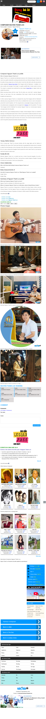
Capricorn (18, 650)
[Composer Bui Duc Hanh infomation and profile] (34, 503)
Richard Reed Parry (7, 484)
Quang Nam (29, 88)
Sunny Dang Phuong (40, 613)
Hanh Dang (38, 607)
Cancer (17, 655)
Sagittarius (3, 650)
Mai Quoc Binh (30, 614)
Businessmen (21, 551)
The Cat (3, 669)
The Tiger (33, 666)
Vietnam (26, 105)
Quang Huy (38, 614)
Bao (17, 677)
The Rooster (4, 663)
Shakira (32, 683)
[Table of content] (44, 502)
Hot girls (11, 5)
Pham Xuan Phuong (31, 611)
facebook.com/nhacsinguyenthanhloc (31, 36)
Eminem (3, 680)
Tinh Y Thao (7, 529)
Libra (17, 647)
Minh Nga (20, 550)
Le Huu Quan (30, 616)
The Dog (18, 663)
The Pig (32, 663)
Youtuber (34, 551)
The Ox (17, 666)
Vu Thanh (34, 484)
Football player (20, 530)
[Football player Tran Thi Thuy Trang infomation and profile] (20, 528)
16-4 (25, 32)
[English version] (44, 2)
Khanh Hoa (20, 507)
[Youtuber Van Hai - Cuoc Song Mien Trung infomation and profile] (34, 549)
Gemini (2, 655)
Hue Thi (34, 529)
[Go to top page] (45, 718)
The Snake (33, 669)
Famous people (3, 26)
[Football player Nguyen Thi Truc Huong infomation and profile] (7, 549)
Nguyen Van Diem (39, 606)
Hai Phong (34, 507)
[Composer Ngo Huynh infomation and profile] (7, 503)
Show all (39, 460)
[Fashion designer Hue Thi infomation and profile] (34, 528)
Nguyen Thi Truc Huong (7, 550)
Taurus (32, 652)
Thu (31, 677)
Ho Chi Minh (7, 507)
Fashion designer (34, 530)
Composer (10, 26)
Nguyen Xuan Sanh (13, 84)
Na (16, 675)
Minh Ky (21, 505)
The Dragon (18, 669)
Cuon (32, 675)
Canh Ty (39, 574)
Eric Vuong (38, 611)
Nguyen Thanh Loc (16, 26)
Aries (35, 576)
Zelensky (3, 675)
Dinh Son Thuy (38, 609)
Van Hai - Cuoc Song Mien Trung (34, 550)
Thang (2, 677)
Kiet (2, 683)
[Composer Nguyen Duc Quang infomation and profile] (20, 482)
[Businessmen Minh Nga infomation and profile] (20, 549)
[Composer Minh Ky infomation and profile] (20, 503)
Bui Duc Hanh (34, 505)
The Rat (3, 666)
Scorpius (33, 647)
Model (26, 5)
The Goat (18, 661)
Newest (33, 5)
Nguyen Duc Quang (20, 484)
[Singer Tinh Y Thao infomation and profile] (7, 528)
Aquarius (33, 650)
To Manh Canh (30, 613)
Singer (4, 5)
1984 (38, 566)
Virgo (2, 647)
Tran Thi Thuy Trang (21, 529)
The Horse (3, 661)
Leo (31, 655)
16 (34, 566)
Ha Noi (20, 486)
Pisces (2, 652)
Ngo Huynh (7, 505)
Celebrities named (5, 196)
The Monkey (33, 661)
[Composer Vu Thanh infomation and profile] (34, 482)
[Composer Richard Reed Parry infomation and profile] (7, 482)
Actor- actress (19, 5)
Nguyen (32, 680)
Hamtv (17, 683)
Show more (38, 556)
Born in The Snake (7, 486)
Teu (17, 680)
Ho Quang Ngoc (30, 609)
